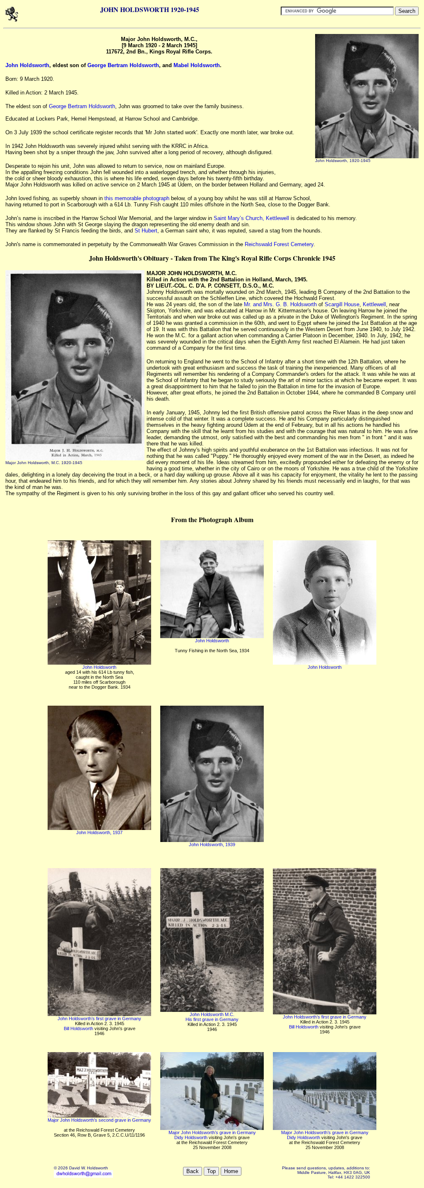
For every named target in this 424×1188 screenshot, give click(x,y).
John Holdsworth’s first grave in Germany (99, 1018)
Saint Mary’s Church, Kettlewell (251, 218)
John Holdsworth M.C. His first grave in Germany (212, 1017)
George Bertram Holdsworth (123, 65)
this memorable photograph (136, 198)
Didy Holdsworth (190, 1137)
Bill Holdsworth (78, 1028)
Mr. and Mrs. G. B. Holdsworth (280, 304)
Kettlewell (374, 304)
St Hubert (146, 230)
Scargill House (342, 304)
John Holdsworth (27, 65)
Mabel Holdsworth (196, 65)
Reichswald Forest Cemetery (279, 244)
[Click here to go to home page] (11, 20)
